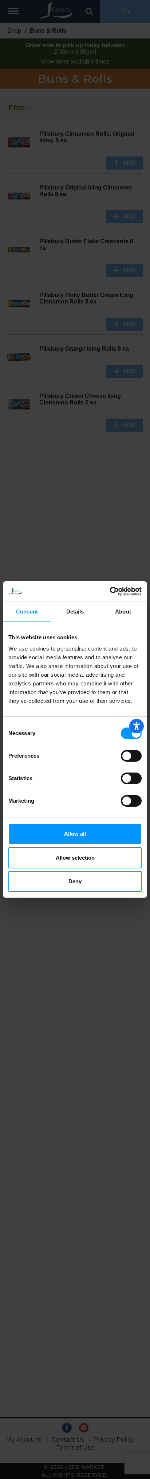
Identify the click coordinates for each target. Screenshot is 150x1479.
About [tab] (123, 611)
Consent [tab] (27, 611)
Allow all (75, 834)
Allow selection (75, 858)
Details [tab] (75, 611)
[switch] (131, 756)
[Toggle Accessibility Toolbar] (137, 726)
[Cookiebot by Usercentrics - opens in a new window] (110, 591)
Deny (75, 881)
